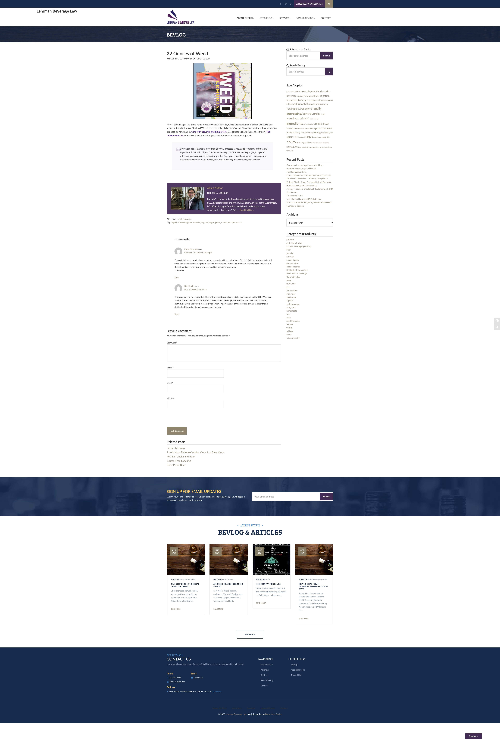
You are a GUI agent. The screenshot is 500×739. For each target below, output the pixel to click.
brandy (289, 253)
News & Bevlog (267, 680)
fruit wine (290, 283)
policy (291, 141)
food (288, 280)
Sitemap (294, 664)
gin (287, 286)
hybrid (316, 103)
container (291, 147)
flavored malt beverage (296, 273)
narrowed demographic (310, 147)
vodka (289, 327)
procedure (311, 100)
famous (290, 128)
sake (288, 317)
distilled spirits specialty (297, 270)
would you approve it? (231, 222)
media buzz (322, 123)
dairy (298, 142)
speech (313, 91)
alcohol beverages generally (298, 246)
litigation (325, 96)
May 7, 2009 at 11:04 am (195, 289)
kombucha (291, 297)
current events (294, 91)
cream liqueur (292, 259)
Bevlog (182, 579)
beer (288, 249)
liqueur (289, 300)
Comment (172, 342)
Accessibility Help (298, 669)
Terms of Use (296, 675)
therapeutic (314, 143)
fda (308, 142)
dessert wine (292, 263)
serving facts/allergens (299, 108)
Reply (176, 277)
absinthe (290, 239)
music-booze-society (319, 137)
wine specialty (292, 337)
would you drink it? (298, 118)
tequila (289, 324)
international (314, 119)
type (299, 147)
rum (288, 314)
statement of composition (304, 129)
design (318, 132)
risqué (309, 136)
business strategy (296, 100)
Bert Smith (189, 285)
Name (170, 367)
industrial (290, 293)
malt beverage (184, 219)
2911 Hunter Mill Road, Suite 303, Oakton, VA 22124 (194, 691)
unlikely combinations (308, 95)
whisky (289, 331)
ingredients (294, 123)
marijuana (290, 307)
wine (288, 334)
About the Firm (267, 664)
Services (264, 675)
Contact (264, 685)
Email (170, 382)
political (290, 132)
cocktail (290, 256)
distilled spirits (293, 266)
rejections (311, 124)
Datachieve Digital (273, 714)
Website (170, 398)
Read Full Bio (246, 210)
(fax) (183, 681)
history (297, 132)
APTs (305, 124)
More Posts (250, 634)
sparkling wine (293, 320)
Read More (175, 609)
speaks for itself (323, 128)
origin (303, 142)
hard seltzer (291, 290)
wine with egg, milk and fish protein (208, 131)
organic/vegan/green (210, 222)
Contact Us (198, 677)
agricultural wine (294, 242)
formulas (289, 151)
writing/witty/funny (303, 103)
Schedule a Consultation (309, 3)
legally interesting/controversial (186, 222)
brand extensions (324, 143)
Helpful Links (296, 659)
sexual (305, 91)
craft (323, 113)
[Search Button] (329, 4)
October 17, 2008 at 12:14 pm (198, 252)
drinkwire (304, 133)
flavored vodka (293, 276)
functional (301, 137)
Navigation (265, 659)
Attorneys (265, 669)
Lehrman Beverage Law (181, 17)
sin (328, 136)
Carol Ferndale (191, 249)
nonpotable (291, 310)
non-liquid (311, 132)
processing (324, 104)
